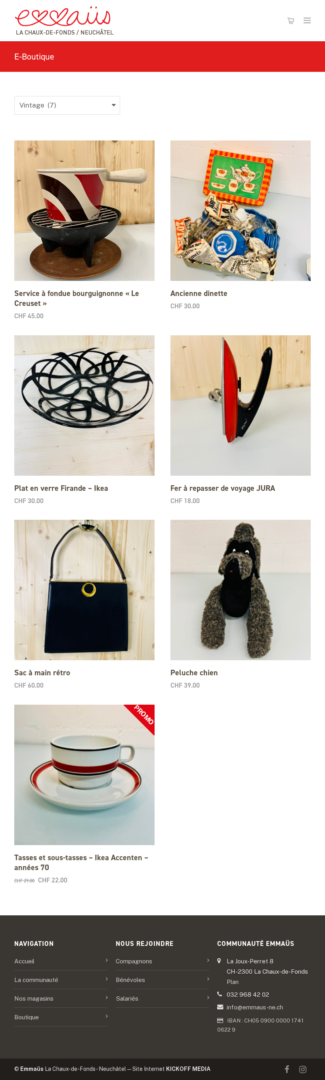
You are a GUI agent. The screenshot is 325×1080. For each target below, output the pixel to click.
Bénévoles (130, 979)
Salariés (127, 998)
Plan (233, 981)
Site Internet (171, 1069)
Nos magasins (34, 998)
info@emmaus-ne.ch (255, 1007)
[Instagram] (303, 1070)
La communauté (36, 979)
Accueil (24, 961)
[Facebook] (287, 1070)
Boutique (26, 1016)
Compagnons (134, 961)
